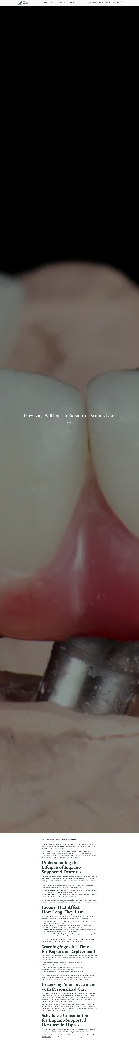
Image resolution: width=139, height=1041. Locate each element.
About (45, 3)
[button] (52, 3)
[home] (23, 3)
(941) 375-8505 (46, 1037)
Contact (73, 3)
